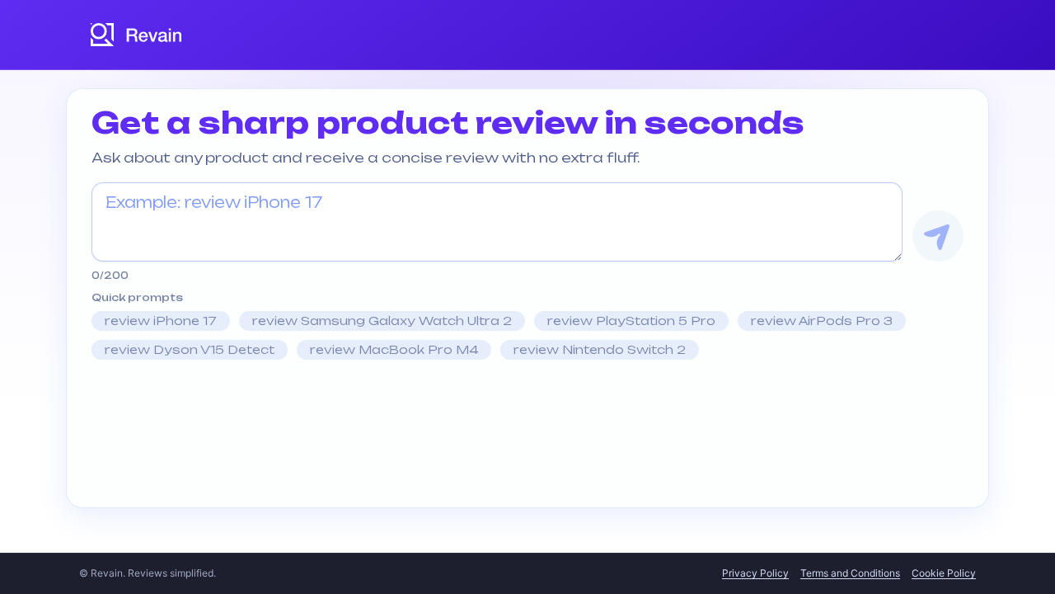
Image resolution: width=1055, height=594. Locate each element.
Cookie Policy (944, 573)
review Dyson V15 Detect (189, 349)
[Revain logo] (137, 35)
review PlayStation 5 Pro (631, 321)
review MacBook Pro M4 (394, 349)
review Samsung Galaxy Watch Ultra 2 (382, 321)
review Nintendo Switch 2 (599, 349)
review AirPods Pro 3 (822, 321)
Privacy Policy (755, 573)
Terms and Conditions (850, 573)
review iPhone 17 (161, 321)
